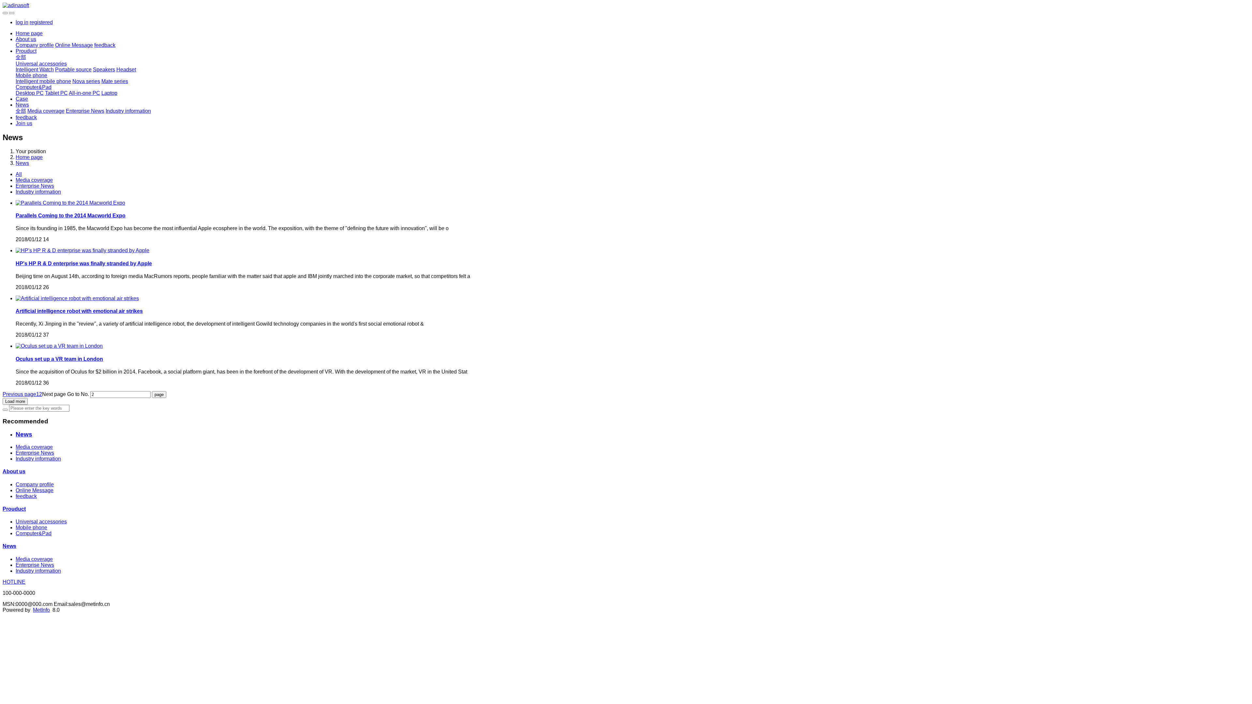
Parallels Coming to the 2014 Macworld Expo (71, 215)
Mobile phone (31, 75)
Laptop (109, 93)
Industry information (128, 111)
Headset (126, 69)
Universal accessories (41, 63)
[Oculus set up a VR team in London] (59, 346)
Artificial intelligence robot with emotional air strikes (79, 311)
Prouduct (26, 51)
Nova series (86, 81)
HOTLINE (14, 582)
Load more (15, 401)
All (19, 174)
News (22, 105)
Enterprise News (85, 111)
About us (26, 39)
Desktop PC (30, 93)
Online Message (74, 45)
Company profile (35, 45)
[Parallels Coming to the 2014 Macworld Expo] (70, 203)
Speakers (104, 69)
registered (41, 22)
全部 (21, 57)
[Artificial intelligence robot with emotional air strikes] (77, 298)
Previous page (19, 394)
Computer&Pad (34, 87)
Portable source (73, 69)
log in (22, 22)
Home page (29, 33)
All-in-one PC (84, 93)
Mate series (114, 81)
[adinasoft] (626, 5)
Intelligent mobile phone (43, 81)
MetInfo (41, 610)
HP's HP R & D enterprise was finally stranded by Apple (84, 263)
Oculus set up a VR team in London (59, 359)
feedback (104, 45)
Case (22, 99)
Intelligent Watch (35, 69)
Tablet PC (56, 93)
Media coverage (46, 111)
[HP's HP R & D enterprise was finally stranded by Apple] (82, 250)
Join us (24, 123)
